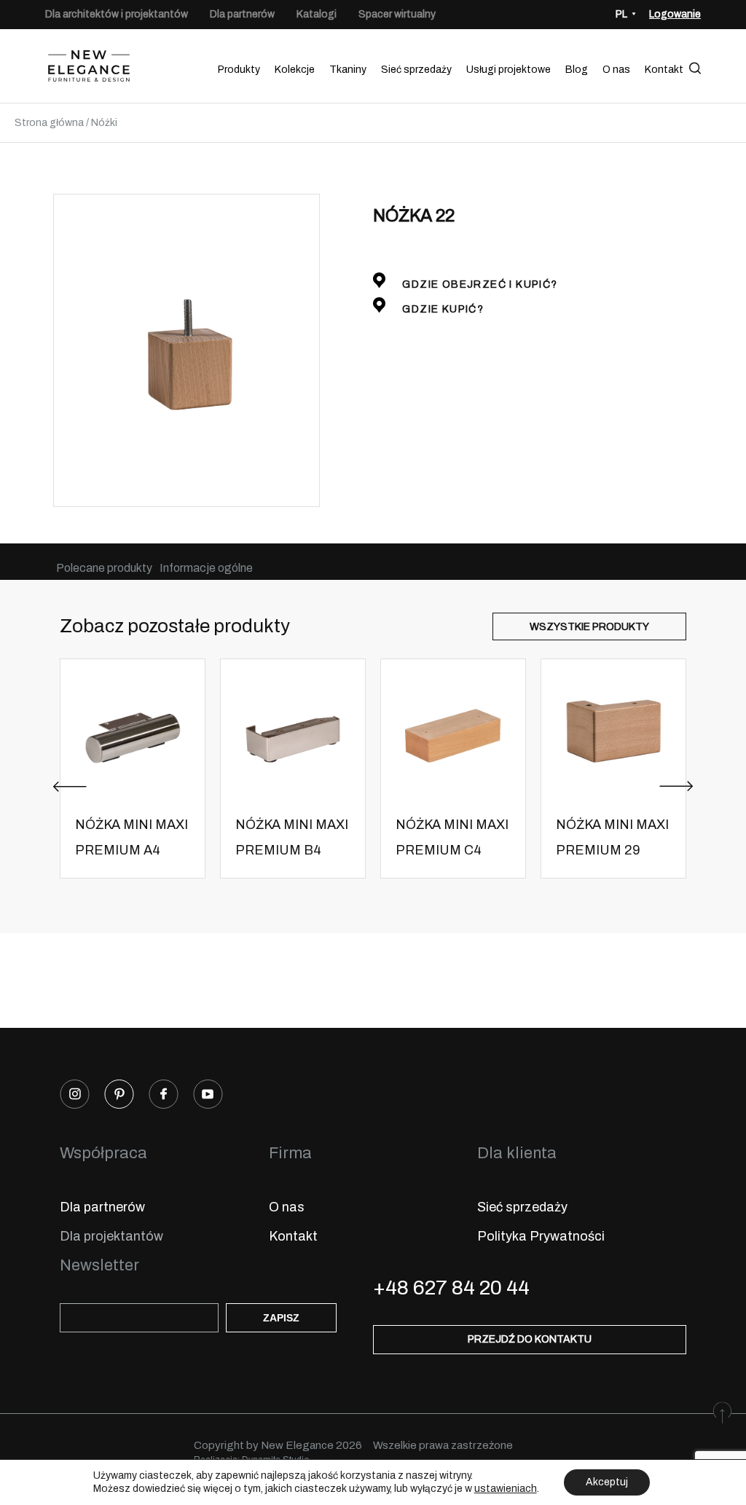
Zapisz (281, 1318)
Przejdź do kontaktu (530, 1339)
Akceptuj (607, 1482)
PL (621, 14)
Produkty (239, 69)
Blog (576, 69)
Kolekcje (295, 69)
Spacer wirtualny (397, 14)
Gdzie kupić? (441, 309)
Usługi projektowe (508, 69)
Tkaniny (347, 69)
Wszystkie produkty (589, 626)
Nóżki (104, 122)
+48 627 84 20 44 (451, 1287)
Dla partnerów (242, 14)
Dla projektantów (111, 1236)
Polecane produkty (104, 568)
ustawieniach (505, 1488)
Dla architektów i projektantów (116, 14)
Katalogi (317, 14)
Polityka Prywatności (541, 1236)
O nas (616, 69)
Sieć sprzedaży (416, 69)
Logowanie (675, 14)
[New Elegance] (89, 69)
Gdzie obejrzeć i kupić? (478, 284)
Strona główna (49, 122)
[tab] (104, 568)
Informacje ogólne (206, 568)
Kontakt (664, 69)
